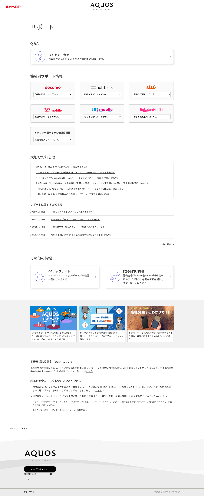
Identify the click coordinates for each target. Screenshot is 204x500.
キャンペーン (107, 14)
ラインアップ (62, 14)
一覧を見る (166, 244)
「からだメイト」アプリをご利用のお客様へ (72, 211)
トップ (12, 428)
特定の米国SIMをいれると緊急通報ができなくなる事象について (81, 234)
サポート (124, 14)
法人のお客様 (140, 14)
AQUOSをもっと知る (85, 14)
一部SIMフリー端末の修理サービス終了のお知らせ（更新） (79, 227)
